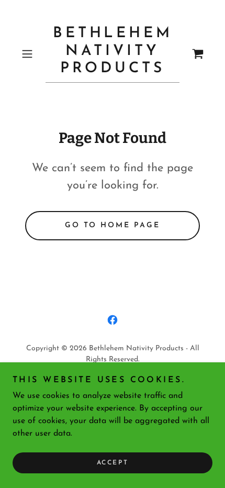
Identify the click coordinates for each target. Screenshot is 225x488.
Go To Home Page (113, 225)
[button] (31, 53)
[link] (112, 54)
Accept (112, 463)
